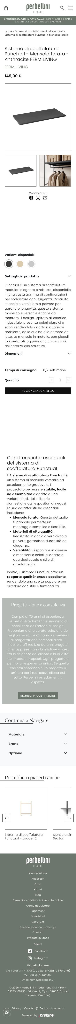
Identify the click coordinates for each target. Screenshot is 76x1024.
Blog (38, 895)
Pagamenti (38, 911)
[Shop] (6, 8)
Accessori (21, 31)
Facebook (41, 951)
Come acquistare (38, 906)
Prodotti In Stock (38, 938)
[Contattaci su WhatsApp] (7, 1012)
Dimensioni (13, 354)
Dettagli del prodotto (22, 276)
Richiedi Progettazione (38, 696)
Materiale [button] (17, 734)
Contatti (38, 932)
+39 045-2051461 (41, 975)
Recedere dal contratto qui (38, 927)
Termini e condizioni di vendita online (38, 900)
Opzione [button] (15, 753)
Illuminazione (38, 873)
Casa (38, 884)
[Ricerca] (62, 8)
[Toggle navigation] (70, 8)
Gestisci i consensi (52, 1008)
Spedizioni (38, 916)
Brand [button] (14, 744)
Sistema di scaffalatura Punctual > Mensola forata (36, 35)
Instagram (41, 958)
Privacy (16, 1008)
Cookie (29, 1008)
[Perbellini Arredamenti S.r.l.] (38, 8)
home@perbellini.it (42, 980)
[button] (6, 818)
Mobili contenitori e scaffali (46, 31)
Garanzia (38, 922)
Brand (38, 889)
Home (8, 31)
